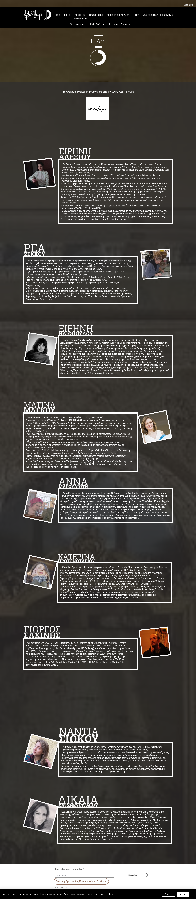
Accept (182, 894)
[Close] (192, 894)
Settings (168, 894)
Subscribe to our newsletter (68, 869)
